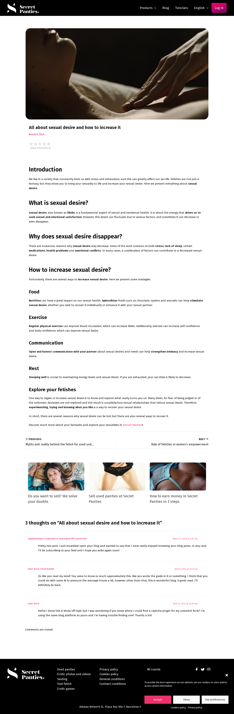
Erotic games (66, 688)
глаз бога (33, 603)
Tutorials (181, 8)
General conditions (112, 679)
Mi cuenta (153, 669)
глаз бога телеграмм (41, 568)
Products (146, 8)
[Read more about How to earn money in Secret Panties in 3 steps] (178, 476)
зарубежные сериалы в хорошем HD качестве (57, 538)
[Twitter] (203, 670)
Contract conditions (112, 684)
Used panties (66, 669)
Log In (219, 8)
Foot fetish (64, 684)
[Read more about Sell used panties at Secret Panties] (117, 476)
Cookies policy (178, 707)
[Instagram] (209, 670)
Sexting (62, 679)
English (199, 8)
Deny (186, 699)
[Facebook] (197, 670)
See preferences (215, 699)
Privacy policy (195, 707)
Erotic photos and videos (74, 674)
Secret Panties (132, 425)
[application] (154, 8)
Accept (158, 699)
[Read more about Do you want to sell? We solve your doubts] (56, 476)
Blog (165, 8)
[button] (227, 675)
